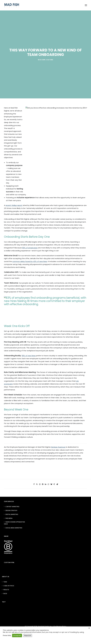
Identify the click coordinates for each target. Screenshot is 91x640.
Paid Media (8, 518)
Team (5, 582)
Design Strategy (11, 510)
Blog (5, 593)
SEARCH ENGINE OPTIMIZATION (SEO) (14, 523)
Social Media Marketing (13, 528)
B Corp (43, 60)
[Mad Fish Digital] (11, 5)
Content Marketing (12, 507)
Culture (49, 60)
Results (6, 590)
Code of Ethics (8, 586)
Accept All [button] (17, 635)
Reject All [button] (27, 635)
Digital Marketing (11, 514)
